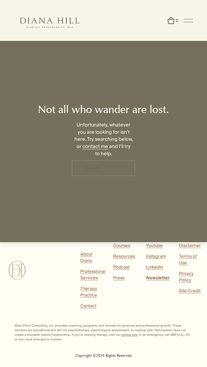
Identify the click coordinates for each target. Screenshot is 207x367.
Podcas (120, 267)
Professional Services (92, 274)
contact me (95, 146)
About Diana (86, 257)
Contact (88, 306)
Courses (121, 245)
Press (119, 278)
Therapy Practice (88, 291)
